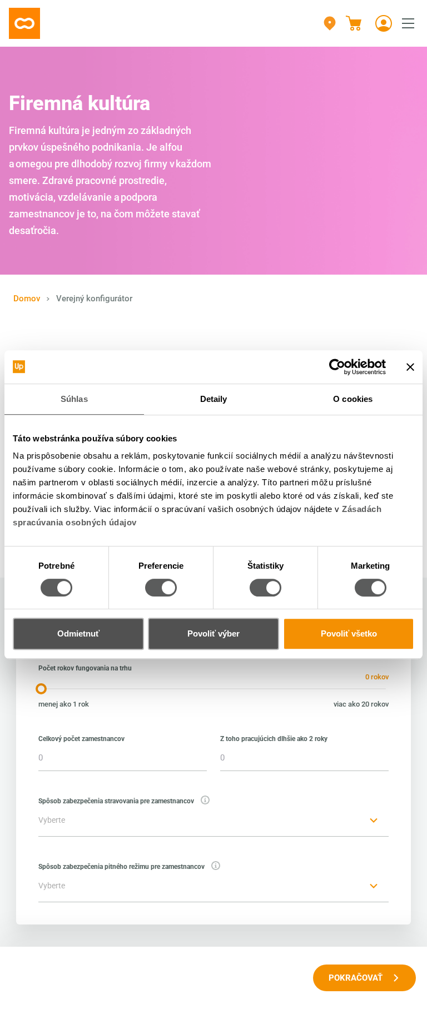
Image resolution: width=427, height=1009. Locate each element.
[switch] (161, 588)
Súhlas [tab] (74, 399)
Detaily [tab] (213, 399)
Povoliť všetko (349, 633)
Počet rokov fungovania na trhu (85, 668)
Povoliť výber (213, 633)
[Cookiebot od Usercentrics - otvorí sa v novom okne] (337, 367)
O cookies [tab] (353, 399)
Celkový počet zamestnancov (81, 739)
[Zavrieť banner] (410, 367)
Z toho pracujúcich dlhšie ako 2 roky (273, 739)
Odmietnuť (78, 633)
